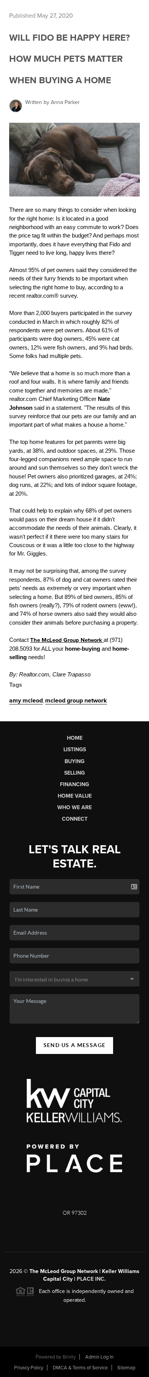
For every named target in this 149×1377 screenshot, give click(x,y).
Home (75, 738)
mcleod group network (76, 700)
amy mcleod (26, 700)
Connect (74, 819)
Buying (74, 761)
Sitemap (126, 1368)
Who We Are (74, 807)
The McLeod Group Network (67, 640)
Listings (74, 749)
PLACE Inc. (91, 1279)
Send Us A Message (75, 1045)
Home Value (75, 796)
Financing (74, 784)
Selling (74, 773)
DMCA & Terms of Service (80, 1368)
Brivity (69, 1357)
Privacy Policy (28, 1368)
